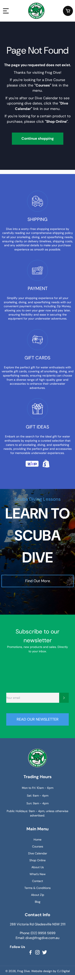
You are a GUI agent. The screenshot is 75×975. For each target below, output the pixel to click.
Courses (37, 846)
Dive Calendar (37, 853)
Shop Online (37, 860)
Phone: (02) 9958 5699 (37, 933)
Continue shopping (37, 138)
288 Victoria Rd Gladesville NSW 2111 (37, 924)
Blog (37, 902)
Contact (37, 881)
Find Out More (37, 580)
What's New (38, 874)
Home (37, 839)
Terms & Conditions (37, 888)
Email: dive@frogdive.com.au (37, 938)
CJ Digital (63, 971)
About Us (37, 867)
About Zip (37, 895)
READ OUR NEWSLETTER (38, 719)
